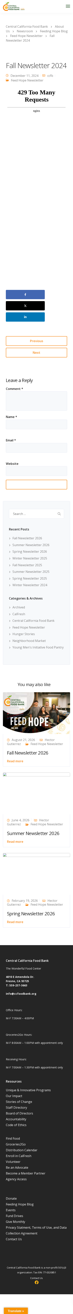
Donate (11, 1198)
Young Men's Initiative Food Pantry (38, 647)
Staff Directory (16, 1107)
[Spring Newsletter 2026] (36, 873)
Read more (15, 761)
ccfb (50, 76)
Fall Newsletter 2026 (27, 538)
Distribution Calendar (21, 1150)
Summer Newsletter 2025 (30, 572)
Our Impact (14, 1096)
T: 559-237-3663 (16, 985)
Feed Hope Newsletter (27, 80)
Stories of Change (19, 1102)
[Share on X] (25, 305)
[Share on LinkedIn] (25, 317)
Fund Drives (14, 1216)
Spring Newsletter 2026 (29, 551)
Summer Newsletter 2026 (30, 545)
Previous (36, 341)
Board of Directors (19, 1113)
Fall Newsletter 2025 (27, 565)
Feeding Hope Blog (20, 1204)
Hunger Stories (23, 634)
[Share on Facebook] (25, 294)
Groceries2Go (16, 1144)
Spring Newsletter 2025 (29, 578)
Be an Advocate (17, 1167)
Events (11, 1210)
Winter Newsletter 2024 (29, 585)
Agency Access (16, 1179)
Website (12, 463)
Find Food (13, 1138)
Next (36, 352)
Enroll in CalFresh (18, 1156)
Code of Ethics (16, 1125)
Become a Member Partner (25, 1173)
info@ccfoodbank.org (21, 993)
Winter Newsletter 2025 (29, 558)
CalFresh (18, 614)
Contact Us (14, 1239)
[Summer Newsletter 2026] (36, 793)
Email (11, 440)
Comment (14, 388)
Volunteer (13, 1162)
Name (11, 416)
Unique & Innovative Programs (28, 1090)
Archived (18, 607)
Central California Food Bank (33, 620)
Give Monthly (15, 1222)
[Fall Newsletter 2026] (36, 713)
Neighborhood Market (29, 641)
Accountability (16, 1119)
